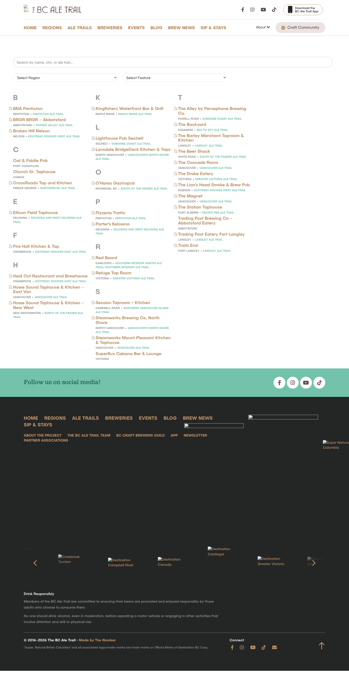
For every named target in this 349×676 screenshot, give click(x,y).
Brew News (181, 27)
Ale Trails (80, 27)
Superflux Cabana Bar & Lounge (128, 353)
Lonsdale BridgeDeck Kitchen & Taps (133, 149)
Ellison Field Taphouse (35, 212)
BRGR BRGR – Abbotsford (39, 119)
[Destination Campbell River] (124, 563)
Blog (156, 27)
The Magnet (190, 195)
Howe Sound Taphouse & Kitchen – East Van (48, 289)
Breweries (110, 27)
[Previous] (35, 563)
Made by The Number (97, 640)
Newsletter (195, 435)
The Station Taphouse (200, 206)
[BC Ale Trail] (214, 473)
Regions (52, 27)
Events (136, 27)
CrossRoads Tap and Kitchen (42, 182)
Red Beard (106, 257)
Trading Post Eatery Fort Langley (211, 234)
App (174, 435)
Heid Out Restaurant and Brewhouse (50, 275)
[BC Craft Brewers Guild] (283, 473)
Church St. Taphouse (34, 171)
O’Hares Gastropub (115, 183)
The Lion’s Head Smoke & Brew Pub (214, 184)
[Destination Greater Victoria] (274, 562)
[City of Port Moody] (25, 563)
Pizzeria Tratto (110, 212)
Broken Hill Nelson (31, 130)
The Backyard (192, 124)
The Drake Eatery (195, 173)
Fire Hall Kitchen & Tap (36, 246)
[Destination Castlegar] (224, 563)
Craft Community (302, 27)
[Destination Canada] (174, 562)
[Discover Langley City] (324, 563)
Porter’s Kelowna (113, 223)
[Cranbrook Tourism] (74, 562)
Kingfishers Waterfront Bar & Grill (129, 108)
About (261, 27)
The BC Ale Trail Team (88, 435)
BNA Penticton (27, 108)
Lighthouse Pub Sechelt (120, 138)
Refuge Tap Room (114, 272)
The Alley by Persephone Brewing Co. (212, 111)
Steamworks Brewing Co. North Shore (128, 320)
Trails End (188, 245)
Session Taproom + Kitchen (123, 302)
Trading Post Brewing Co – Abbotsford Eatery (205, 220)
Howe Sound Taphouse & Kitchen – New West (48, 305)
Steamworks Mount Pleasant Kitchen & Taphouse (133, 340)
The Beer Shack (194, 151)
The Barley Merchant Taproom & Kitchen (211, 138)
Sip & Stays (213, 27)
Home (30, 27)
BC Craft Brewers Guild (140, 435)
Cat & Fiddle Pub (30, 160)
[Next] (313, 563)
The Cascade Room (198, 162)
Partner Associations (46, 440)
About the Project (42, 435)
